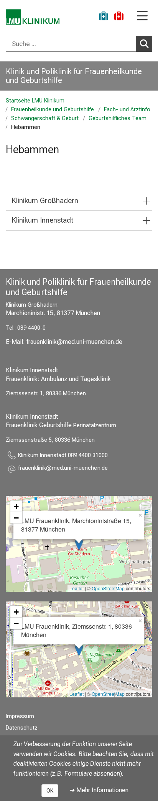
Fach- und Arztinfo (127, 109)
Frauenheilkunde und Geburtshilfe (52, 109)
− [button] (16, 518)
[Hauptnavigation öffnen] (142, 16)
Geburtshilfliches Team (117, 118)
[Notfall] (119, 17)
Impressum (20, 716)
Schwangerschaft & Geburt (45, 118)
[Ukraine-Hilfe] (103, 17)
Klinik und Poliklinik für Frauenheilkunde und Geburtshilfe (74, 76)
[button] (63, 469)
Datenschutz (22, 728)
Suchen (144, 44)
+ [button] (16, 506)
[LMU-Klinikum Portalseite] (32, 17)
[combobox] (79, 44)
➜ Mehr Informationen (99, 790)
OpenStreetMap (108, 588)
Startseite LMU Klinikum (35, 100)
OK (49, 791)
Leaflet (76, 588)
